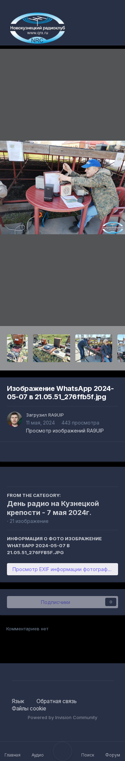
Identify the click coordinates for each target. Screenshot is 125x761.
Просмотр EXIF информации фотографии (62, 569)
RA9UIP (56, 415)
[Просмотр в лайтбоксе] (62, 187)
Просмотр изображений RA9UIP (65, 431)
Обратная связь (56, 701)
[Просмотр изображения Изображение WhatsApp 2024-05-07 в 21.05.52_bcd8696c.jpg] (93, 348)
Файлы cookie (29, 708)
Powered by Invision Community (62, 717)
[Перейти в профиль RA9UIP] (14, 419)
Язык (19, 701)
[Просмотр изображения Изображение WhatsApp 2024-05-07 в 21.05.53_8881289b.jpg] (51, 348)
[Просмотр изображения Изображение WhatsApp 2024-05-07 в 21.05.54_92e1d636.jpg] (17, 348)
